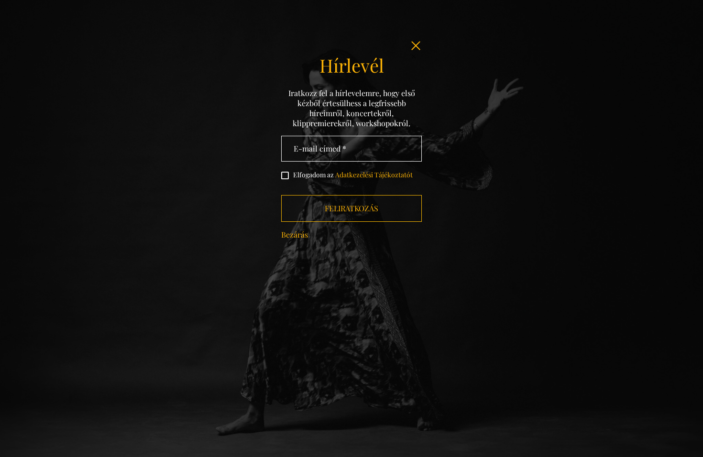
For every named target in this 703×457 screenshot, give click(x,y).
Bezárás (294, 234)
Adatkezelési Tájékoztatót (374, 174)
